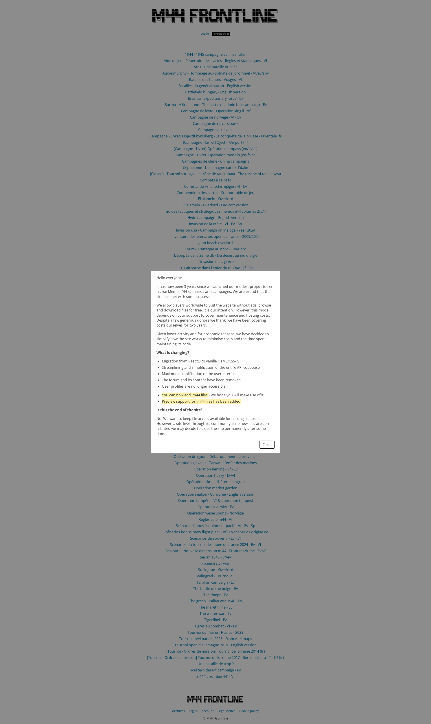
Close (267, 444)
